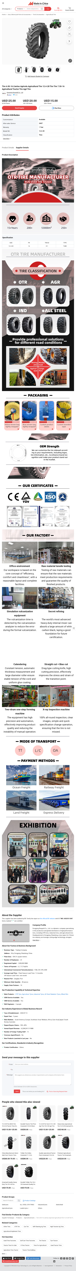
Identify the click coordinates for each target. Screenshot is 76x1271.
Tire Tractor (42, 1240)
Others (40, 1208)
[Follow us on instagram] (67, 1258)
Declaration (59, 1265)
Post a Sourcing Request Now (57, 1091)
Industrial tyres (42, 1205)
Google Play (19, 1258)
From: (11, 1064)
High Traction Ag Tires (57, 1226)
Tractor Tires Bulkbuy (28, 1250)
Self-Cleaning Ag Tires (39, 1226)
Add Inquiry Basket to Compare (38, 76)
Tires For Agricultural (40, 1245)
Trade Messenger (33, 1258)
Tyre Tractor (54, 1240)
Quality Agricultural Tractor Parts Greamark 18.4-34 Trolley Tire (47, 1155)
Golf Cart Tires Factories (27, 1240)
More (3, 1254)
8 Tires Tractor (25, 1245)
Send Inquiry (19, 108)
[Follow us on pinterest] (73, 1258)
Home (4, 14)
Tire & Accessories (38, 14)
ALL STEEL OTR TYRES (27, 1205)
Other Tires (7, 1226)
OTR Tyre (18, 994)
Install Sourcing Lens (11, 1261)
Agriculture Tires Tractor (11, 1250)
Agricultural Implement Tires (12, 1231)
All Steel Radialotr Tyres (52, 994)
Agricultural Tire (51, 14)
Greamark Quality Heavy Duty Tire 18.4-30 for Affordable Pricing (9, 1184)
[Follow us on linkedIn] (54, 1261)
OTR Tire (17, 1226)
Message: (10, 1075)
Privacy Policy (68, 1265)
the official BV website (47, 918)
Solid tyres (5, 1205)
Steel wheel (59, 1205)
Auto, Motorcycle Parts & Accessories (19, 14)
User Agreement (49, 1265)
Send (17, 1091)
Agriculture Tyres (27, 994)
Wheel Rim (64, 994)
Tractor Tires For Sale (10, 1245)
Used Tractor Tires (56, 1245)
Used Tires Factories (10, 1240)
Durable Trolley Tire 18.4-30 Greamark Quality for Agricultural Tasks (28, 1184)
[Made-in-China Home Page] (38, 3)
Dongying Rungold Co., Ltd (15, 92)
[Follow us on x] (64, 1258)
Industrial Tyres (39, 994)
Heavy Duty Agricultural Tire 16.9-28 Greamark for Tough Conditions (65, 1126)
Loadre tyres (24, 1208)
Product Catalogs (29, 1200)
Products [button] (20, 9)
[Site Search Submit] (47, 9)
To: (12, 1070)
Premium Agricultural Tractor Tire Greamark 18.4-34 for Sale (64, 1155)
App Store (7, 1258)
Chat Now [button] (57, 108)
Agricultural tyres (7, 1208)
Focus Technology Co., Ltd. (24, 1265)
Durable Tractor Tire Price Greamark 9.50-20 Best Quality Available (28, 1126)
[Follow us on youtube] (70, 1258)
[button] (3, 3)
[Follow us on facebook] (61, 1258)
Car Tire (26, 1226)
